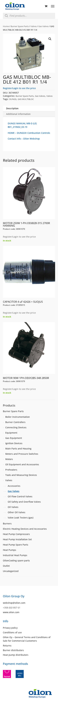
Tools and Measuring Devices (21, 474)
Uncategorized (11, 571)
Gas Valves (43, 26)
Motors (9, 459)
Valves (33, 26)
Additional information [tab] (18, 113)
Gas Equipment (13, 437)
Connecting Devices (15, 427)
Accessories (14, 485)
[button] (50, 39)
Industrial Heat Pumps (15, 555)
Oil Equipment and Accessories (22, 464)
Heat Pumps (9, 549)
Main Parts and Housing (18, 448)
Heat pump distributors (15, 654)
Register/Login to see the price (19, 88)
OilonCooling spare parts (16, 560)
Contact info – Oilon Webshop (24, 138)
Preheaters (11, 469)
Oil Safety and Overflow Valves (24, 501)
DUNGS (12, 99)
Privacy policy (10, 627)
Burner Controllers (15, 422)
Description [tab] (12, 108)
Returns (7, 645)
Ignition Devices (13, 443)
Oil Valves (13, 507)
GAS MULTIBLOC (26, 99)
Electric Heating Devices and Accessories (25, 528)
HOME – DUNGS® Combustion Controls (29, 132)
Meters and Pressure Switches (21, 453)
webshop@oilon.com (14, 602)
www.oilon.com (11, 612)
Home (6, 26)
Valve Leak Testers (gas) (20, 517)
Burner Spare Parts (20, 26)
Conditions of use (12, 632)
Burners (7, 523)
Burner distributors (13, 650)
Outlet (6, 565)
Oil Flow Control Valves (20, 496)
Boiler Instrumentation (17, 416)
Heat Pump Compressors (16, 534)
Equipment (11, 432)
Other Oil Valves (16, 512)
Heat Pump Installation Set (17, 539)
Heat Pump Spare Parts (15, 544)
